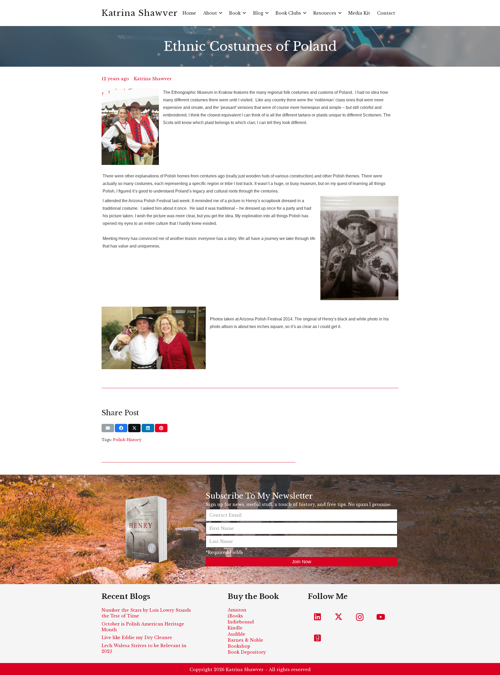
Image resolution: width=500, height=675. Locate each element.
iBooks (235, 615)
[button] (220, 12)
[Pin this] (161, 428)
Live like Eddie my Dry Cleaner (137, 637)
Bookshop (239, 646)
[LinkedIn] (317, 617)
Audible (236, 634)
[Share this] (121, 428)
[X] (338, 617)
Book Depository (247, 652)
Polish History (127, 439)
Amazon (237, 609)
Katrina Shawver (153, 78)
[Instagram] (360, 617)
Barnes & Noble (245, 640)
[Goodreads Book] (317, 638)
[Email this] (108, 428)
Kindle (235, 627)
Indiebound (241, 621)
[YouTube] (381, 617)
